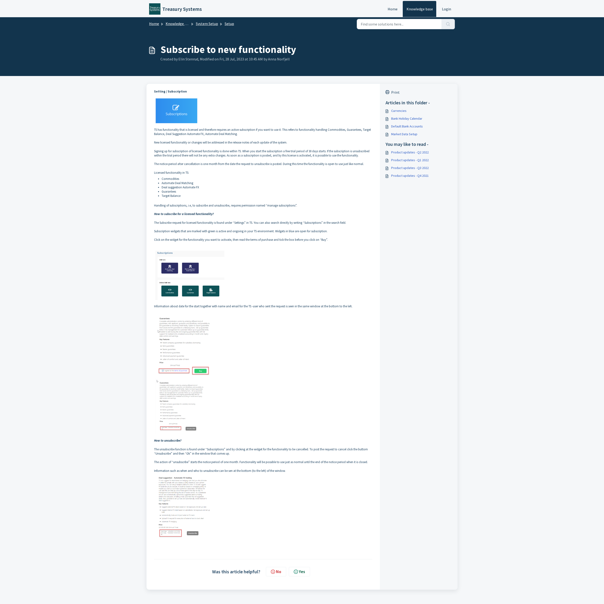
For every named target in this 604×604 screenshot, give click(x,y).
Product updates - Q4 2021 (410, 175)
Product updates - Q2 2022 (410, 152)
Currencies (399, 111)
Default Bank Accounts (407, 126)
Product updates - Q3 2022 (410, 168)
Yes (302, 571)
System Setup (207, 23)
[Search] (448, 24)
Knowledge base (420, 9)
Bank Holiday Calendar (406, 118)
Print (395, 92)
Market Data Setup (404, 134)
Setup (229, 23)
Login (446, 9)
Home (393, 9)
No (278, 571)
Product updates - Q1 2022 (410, 160)
